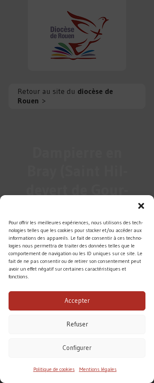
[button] (141, 206)
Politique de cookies (54, 369)
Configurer (77, 348)
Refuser (77, 324)
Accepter (77, 300)
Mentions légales (98, 369)
